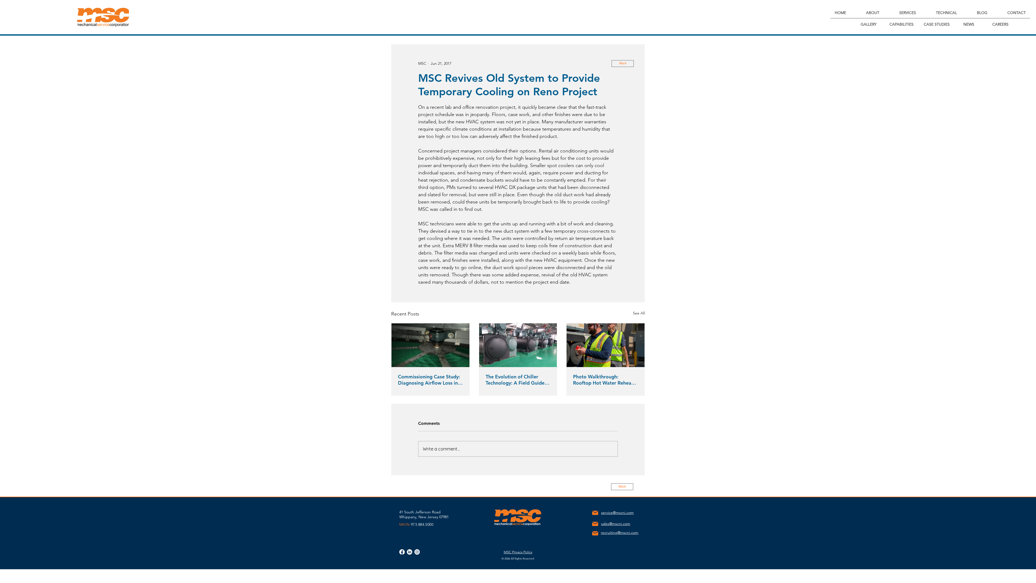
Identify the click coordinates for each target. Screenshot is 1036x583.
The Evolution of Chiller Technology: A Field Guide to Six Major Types (515, 380)
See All (639, 313)
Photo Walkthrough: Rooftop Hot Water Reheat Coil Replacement (603, 380)
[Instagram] (417, 552)
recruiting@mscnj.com (619, 532)
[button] (872, 12)
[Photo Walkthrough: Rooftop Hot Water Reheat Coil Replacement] (606, 345)
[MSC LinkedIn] (409, 552)
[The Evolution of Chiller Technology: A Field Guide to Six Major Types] (518, 345)
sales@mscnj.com (615, 523)
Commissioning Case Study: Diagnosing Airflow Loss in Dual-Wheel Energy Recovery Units (429, 380)
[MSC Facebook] (402, 552)
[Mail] (595, 513)
